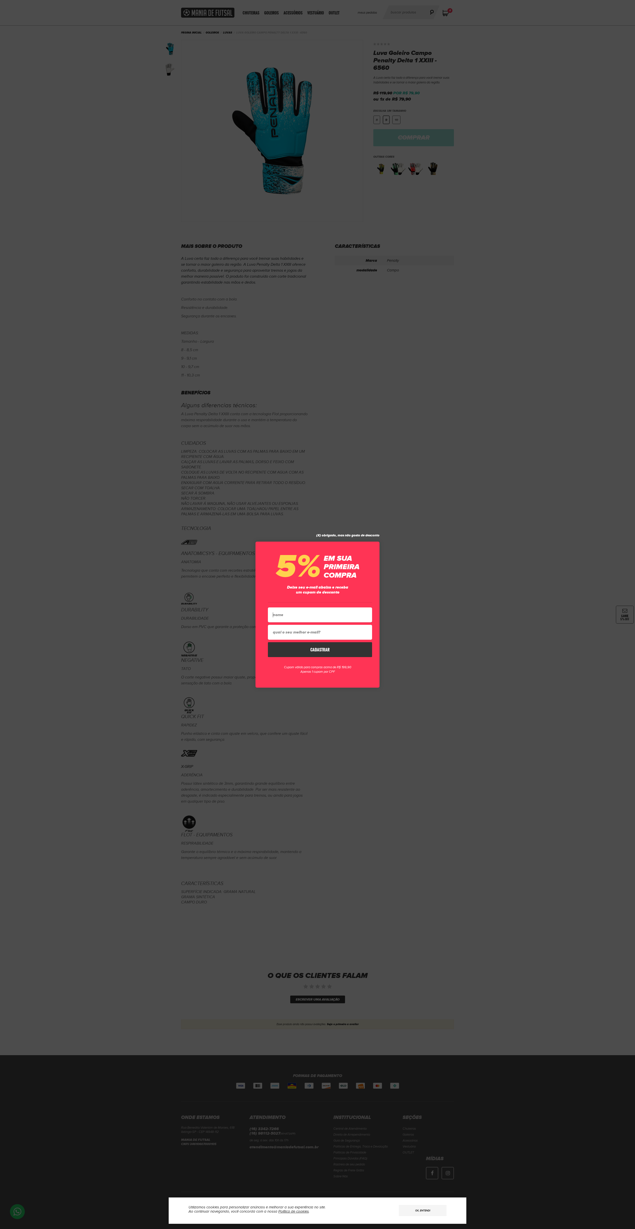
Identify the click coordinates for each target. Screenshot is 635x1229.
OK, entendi (422, 1210)
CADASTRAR (320, 650)
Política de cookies (293, 1211)
